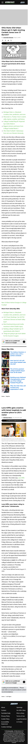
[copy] (11, 40)
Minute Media (10, 730)
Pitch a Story (20, 713)
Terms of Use (20, 716)
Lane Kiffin (21, 478)
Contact (3, 710)
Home (3, 396)
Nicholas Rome (7, 417)
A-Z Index (19, 722)
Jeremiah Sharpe (8, 37)
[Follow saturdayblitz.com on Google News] (24, 342)
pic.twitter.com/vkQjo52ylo (10, 634)
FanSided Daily (5, 713)
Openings (19, 707)
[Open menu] (2, 2)
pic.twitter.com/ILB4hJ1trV (10, 567)
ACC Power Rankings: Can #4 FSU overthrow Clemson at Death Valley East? (14, 319)
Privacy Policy (5, 716)
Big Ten (8, 396)
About (3, 707)
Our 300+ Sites (21, 710)
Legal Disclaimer (21, 719)
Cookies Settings (6, 727)
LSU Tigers (8, 696)
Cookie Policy (5, 719)
